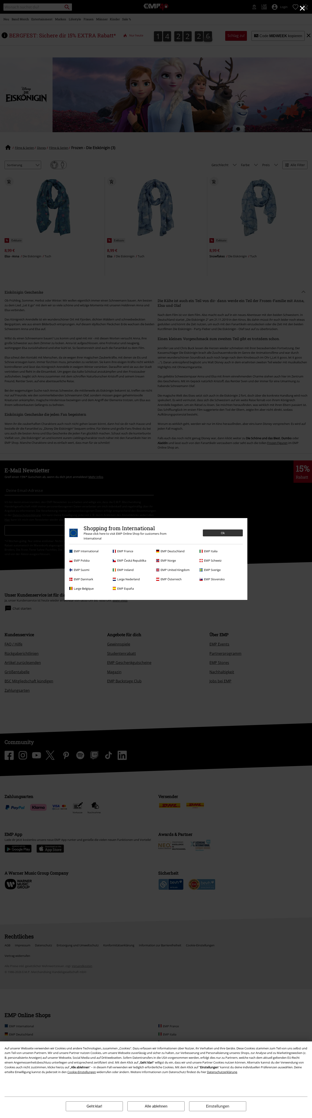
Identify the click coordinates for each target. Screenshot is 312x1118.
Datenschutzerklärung (222, 1072)
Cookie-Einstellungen (81, 1072)
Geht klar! (94, 1106)
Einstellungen (217, 1106)
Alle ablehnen (156, 1106)
